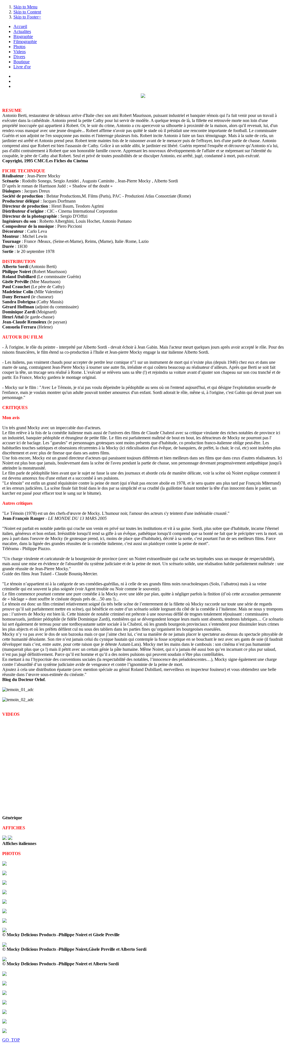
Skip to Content (27, 12)
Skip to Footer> (27, 17)
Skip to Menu (25, 6)
